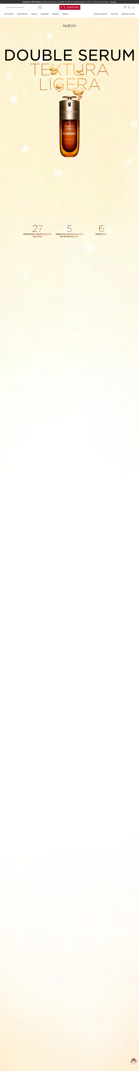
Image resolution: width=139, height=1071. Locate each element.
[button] (133, 1061)
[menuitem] (124, 7)
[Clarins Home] (70, 7)
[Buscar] (40, 7)
